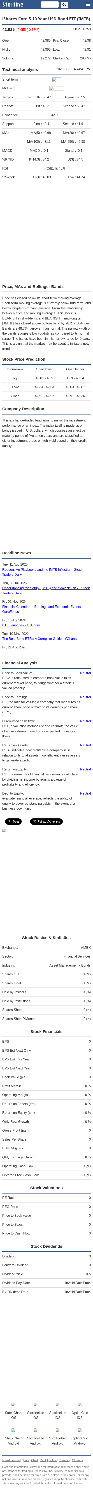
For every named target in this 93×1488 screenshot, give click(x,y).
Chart (34, 1460)
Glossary (77, 1460)
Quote (25, 1460)
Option (53, 1460)
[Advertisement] (46, 232)
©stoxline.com (11, 1460)
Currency (64, 1460)
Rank (43, 1460)
